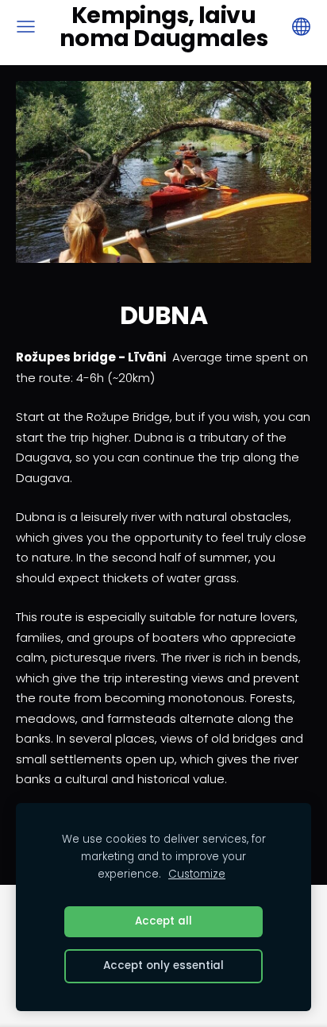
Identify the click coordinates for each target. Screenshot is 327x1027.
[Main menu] (26, 26)
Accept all (163, 921)
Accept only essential (163, 965)
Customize (196, 874)
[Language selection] (301, 26)
